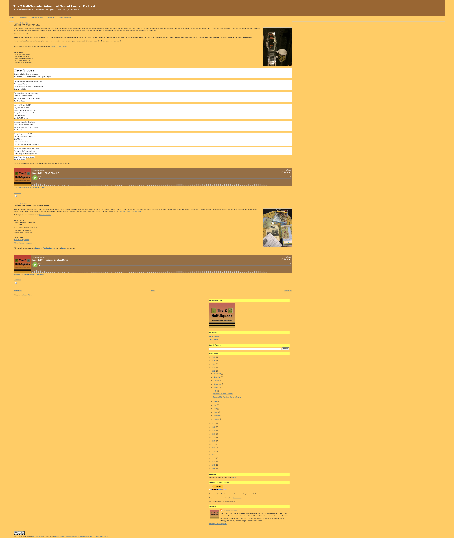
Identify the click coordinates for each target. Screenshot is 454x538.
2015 (214, 444)
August (216, 387)
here (234, 477)
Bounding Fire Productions (45, 248)
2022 (214, 371)
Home (12, 18)
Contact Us (51, 18)
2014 (214, 448)
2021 (214, 423)
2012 (214, 455)
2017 (214, 437)
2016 (214, 441)
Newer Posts (18, 291)
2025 (214, 361)
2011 (214, 458)
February (217, 415)
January (217, 419)
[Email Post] (15, 196)
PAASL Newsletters (65, 18)
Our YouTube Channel (59, 46)
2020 (214, 427)
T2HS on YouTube (37, 18)
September (218, 384)
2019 (214, 430)
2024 (214, 364)
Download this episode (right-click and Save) (29, 187)
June (215, 402)
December (217, 374)
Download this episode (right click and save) (29, 274)
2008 (214, 468)
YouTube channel (45, 215)
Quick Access (22, 18)
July (215, 391)
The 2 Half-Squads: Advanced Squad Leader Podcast (54, 6)
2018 (214, 434)
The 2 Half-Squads (230, 510)
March (216, 412)
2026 (214, 357)
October (217, 380)
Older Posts (288, 291)
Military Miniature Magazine (23, 243)
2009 (214, 465)
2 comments (17, 193)
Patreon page (237, 498)
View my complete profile (218, 524)
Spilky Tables (213, 339)
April (215, 409)
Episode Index (214, 336)
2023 (214, 367)
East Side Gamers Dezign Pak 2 (130, 211)
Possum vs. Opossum (21, 240)
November (217, 377)
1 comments (17, 279)
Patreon (64, 248)
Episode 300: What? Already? (27, 25)
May (215, 405)
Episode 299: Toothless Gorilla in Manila (31, 206)
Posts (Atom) (27, 295)
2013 (214, 451)
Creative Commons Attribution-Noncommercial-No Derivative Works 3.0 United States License (81, 536)
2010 (214, 462)
